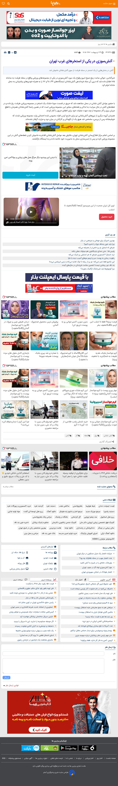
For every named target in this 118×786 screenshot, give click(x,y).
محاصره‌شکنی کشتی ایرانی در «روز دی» (97, 621)
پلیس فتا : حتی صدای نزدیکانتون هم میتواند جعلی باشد (93, 251)
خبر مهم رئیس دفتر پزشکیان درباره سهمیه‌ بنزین (93, 635)
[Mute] (66, 176)
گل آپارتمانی (76, 517)
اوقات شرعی (48, 569)
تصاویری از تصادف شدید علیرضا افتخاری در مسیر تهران (32, 607)
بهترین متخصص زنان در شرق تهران (32, 528)
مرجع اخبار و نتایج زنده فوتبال (70, 511)
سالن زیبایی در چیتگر (106, 528)
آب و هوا (21, 558)
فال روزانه (21, 563)
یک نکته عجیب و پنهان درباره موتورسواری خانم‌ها (35, 630)
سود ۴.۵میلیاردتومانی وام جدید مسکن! (98, 603)
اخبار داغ (79, 580)
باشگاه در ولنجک (61, 517)
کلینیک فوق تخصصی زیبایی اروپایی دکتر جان (97, 522)
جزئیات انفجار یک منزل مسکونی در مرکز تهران (94, 553)
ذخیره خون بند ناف (21, 522)
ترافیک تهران (48, 563)
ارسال (6, 677)
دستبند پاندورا (109, 511)
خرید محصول (106, 217)
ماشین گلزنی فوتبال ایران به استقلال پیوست (96, 612)
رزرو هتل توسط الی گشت (33, 511)
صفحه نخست (111, 758)
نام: (114, 653)
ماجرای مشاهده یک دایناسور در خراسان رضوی (35, 640)
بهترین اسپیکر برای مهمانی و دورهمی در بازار (97, 240)
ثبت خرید (30, 175)
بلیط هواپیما (90, 506)
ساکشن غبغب (64, 506)
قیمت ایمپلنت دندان (106, 506)
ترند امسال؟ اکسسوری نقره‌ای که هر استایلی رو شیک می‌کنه (92, 254)
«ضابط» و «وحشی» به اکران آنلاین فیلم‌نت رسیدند (34, 626)
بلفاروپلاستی (77, 506)
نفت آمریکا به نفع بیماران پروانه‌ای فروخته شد (95, 626)
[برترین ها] (55, 3)
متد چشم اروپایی (90, 517)
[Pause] (62, 176)
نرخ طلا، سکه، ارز (18, 552)
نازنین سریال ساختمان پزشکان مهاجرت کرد (36, 616)
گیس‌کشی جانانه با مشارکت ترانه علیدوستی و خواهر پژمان (31, 612)
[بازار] (50, 748)
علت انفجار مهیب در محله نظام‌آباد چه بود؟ (95, 558)
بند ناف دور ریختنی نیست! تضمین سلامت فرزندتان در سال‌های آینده (88, 265)
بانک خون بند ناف (48, 533)
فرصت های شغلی (56, 758)
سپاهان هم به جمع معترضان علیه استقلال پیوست (93, 607)
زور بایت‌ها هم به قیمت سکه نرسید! (99, 616)
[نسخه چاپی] (5, 52)
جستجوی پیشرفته (14, 758)
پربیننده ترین (46, 579)
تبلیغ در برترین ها (41, 758)
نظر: (113, 659)
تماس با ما (69, 758)
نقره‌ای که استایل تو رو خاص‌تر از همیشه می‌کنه (96, 247)
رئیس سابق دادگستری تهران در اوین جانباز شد (36, 602)
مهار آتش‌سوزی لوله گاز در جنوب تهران (97, 567)
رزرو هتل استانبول (107, 517)
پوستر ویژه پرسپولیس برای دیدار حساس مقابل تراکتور (91, 630)
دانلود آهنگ (51, 511)
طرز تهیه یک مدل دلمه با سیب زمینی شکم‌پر (96, 593)
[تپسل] (3, 144)
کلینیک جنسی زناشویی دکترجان (64, 522)
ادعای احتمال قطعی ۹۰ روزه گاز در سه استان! (37, 635)
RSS (3, 758)
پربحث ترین (18, 579)
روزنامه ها (49, 552)
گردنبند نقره (38, 506)
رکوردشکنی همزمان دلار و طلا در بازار (40, 598)
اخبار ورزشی (89, 758)
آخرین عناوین (105, 580)
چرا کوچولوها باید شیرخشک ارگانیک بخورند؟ (98, 268)
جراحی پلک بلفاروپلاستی (42, 517)
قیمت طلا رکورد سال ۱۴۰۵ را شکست (40, 583)
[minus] (9, 52)
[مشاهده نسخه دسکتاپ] (3, 3)
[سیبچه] (88, 748)
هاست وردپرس (55, 528)
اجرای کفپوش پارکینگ (88, 533)
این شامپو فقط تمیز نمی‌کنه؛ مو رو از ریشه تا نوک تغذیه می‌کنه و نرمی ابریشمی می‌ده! (82, 261)
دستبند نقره (51, 506)
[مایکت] (31, 748)
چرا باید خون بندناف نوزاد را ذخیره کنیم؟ (99, 244)
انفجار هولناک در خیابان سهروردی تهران (97, 572)
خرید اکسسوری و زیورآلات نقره (19, 506)
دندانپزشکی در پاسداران (85, 528)
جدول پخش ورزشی (17, 569)
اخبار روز (100, 758)
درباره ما (79, 758)
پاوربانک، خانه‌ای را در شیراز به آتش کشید (96, 562)
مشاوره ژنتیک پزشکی (40, 522)
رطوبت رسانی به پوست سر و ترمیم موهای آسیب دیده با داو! (91, 258)
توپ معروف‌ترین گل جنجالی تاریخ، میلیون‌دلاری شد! (92, 584)
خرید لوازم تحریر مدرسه (68, 533)
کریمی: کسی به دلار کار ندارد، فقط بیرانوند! (97, 640)
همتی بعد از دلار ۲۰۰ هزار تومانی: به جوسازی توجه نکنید (31, 593)
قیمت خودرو (48, 558)
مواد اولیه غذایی (14, 511)
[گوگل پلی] (69, 748)
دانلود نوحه (69, 528)
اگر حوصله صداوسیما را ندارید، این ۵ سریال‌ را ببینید (34, 621)
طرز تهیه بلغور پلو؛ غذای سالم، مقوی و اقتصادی (36, 588)
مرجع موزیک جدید (93, 511)
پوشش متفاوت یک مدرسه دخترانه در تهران (95, 598)
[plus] (15, 52)
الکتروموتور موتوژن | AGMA (103, 539)
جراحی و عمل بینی (31, 533)
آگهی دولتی (28, 758)
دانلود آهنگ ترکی (107, 533)
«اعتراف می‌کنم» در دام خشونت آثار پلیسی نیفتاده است (91, 588)
